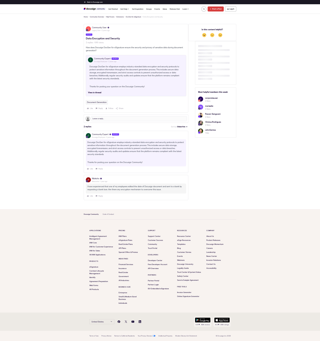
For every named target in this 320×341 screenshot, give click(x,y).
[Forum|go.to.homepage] (94, 9)
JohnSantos (210, 130)
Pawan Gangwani (212, 114)
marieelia (209, 106)
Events (157, 9)
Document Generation (97, 102)
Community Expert (102, 58)
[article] (136, 152)
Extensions (120, 17)
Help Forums (110, 17)
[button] (216, 8)
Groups (149, 9)
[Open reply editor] (136, 119)
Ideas (165, 9)
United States (98, 321)
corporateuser (211, 98)
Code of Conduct (108, 214)
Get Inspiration (137, 9)
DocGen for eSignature (133, 17)
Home (86, 17)
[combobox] (185, 9)
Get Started (113, 9)
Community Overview (97, 17)
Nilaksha (95, 178)
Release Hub (175, 9)
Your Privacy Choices (145, 336)
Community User (99, 27)
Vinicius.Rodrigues (213, 122)
